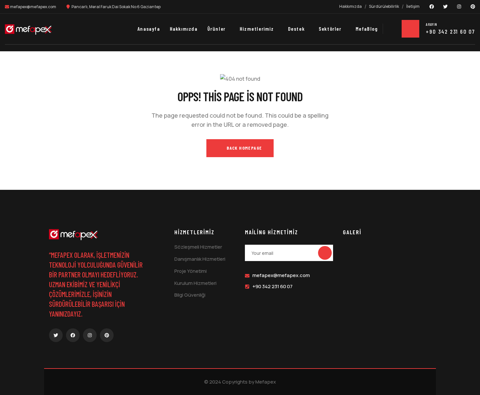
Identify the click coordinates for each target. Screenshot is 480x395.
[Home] (73, 234)
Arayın (431, 24)
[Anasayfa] (28, 29)
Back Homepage (243, 148)
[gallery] (356, 249)
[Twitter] (445, 6)
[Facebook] (431, 6)
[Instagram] (459, 6)
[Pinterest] (473, 6)
